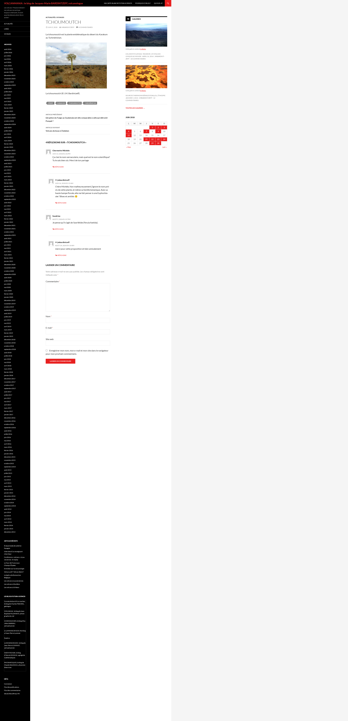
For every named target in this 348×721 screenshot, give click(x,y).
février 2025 (8, 108)
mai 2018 (7, 362)
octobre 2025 (9, 82)
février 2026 (8, 69)
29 (152, 143)
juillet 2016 (8, 434)
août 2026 (7, 49)
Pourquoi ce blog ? (143, 3)
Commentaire (53, 281)
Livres (6, 29)
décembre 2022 (9, 189)
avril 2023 (7, 176)
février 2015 (8, 490)
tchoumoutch (75, 103)
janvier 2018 (8, 375)
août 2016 (7, 431)
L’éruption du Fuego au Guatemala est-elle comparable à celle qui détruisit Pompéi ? (77, 117)
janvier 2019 (8, 336)
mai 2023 (7, 173)
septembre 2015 (10, 467)
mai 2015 (7, 480)
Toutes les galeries (135, 108)
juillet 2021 (8, 242)
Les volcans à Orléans (11, 587)
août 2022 (7, 203)
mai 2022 (7, 209)
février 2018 (8, 372)
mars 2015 (8, 486)
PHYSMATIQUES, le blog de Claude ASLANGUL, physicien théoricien (14, 664)
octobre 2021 (9, 232)
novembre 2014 (9, 499)
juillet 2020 (8, 281)
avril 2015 (7, 483)
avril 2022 (7, 212)
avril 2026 (7, 62)
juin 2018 (7, 359)
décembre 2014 (9, 496)
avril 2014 (7, 519)
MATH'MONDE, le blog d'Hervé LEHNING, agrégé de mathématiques (14, 655)
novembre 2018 (9, 343)
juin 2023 (7, 170)
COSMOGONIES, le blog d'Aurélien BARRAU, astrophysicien (15, 623)
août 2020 (7, 278)
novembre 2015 (9, 460)
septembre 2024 (10, 124)
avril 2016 (7, 444)
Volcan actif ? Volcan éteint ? (14, 572)
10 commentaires (138, 59)
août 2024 (7, 128)
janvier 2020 (8, 297)
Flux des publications (11, 687)
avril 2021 (7, 251)
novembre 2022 (9, 193)
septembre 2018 (10, 349)
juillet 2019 (8, 317)
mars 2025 (8, 105)
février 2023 (8, 183)
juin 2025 (7, 95)
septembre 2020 (10, 274)
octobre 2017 (9, 385)
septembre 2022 (10, 199)
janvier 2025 (8, 111)
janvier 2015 (8, 493)
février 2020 (8, 294)
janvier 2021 (8, 261)
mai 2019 (7, 323)
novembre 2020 (9, 268)
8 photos (143, 91)
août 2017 (7, 392)
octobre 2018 (9, 346)
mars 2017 (8, 408)
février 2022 (8, 219)
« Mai (128, 147)
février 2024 (8, 144)
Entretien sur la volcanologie (14, 569)
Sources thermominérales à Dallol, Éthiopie (145, 95)
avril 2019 (7, 326)
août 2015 (7, 470)
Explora (7, 638)
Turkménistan (90, 103)
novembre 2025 (9, 79)
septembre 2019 (10, 310)
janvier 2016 (8, 454)
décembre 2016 (9, 418)
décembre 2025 (9, 75)
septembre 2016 (10, 428)
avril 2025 (7, 101)
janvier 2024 (8, 147)
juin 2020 (7, 284)
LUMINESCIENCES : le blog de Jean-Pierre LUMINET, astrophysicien (15, 645)
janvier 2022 (8, 222)
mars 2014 (8, 522)
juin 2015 (7, 476)
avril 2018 (7, 366)
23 (158, 139)
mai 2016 (7, 441)
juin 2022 (7, 206)
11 (129, 135)
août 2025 (7, 88)
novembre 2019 (9, 304)
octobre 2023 (9, 157)
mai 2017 (7, 401)
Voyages (60, 17)
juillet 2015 (8, 473)
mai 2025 (7, 98)
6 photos (143, 49)
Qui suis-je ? (158, 3)
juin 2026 (7, 56)
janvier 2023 (8, 186)
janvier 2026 (8, 72)
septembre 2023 (10, 160)
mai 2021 (7, 248)
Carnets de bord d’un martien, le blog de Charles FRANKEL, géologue (14, 603)
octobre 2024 (9, 121)
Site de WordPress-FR (12, 694)
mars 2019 (8, 330)
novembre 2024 (9, 118)
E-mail (49, 327)
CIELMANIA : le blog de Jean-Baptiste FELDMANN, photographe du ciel (14, 613)
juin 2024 (7, 134)
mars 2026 (8, 66)
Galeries (136, 19)
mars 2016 (8, 447)
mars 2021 (8, 255)
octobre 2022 (9, 196)
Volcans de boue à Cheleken (57, 129)
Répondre (59, 167)
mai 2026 (7, 59)
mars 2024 (8, 141)
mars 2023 (8, 180)
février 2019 (8, 333)
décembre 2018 (9, 339)
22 (152, 139)
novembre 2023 (9, 154)
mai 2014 (7, 516)
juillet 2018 (8, 356)
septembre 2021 (10, 235)
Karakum (61, 103)
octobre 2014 (9, 503)
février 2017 (8, 411)
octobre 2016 (9, 424)
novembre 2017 (9, 382)
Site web (50, 339)
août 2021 (7, 238)
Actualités (51, 17)
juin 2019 (7, 320)
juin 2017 (7, 398)
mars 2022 (8, 216)
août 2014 (7, 509)
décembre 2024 (9, 114)
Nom (49, 316)
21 (146, 139)
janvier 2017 (8, 414)
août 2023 (7, 163)
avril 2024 (7, 137)
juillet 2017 (8, 395)
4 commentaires (85, 27)
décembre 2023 (9, 150)
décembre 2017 (9, 379)
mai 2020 (7, 287)
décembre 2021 (9, 225)
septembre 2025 (10, 85)
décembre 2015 (9, 457)
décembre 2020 (9, 264)
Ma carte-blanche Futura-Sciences (118, 3)
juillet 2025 (8, 92)
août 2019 (7, 313)
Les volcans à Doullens (12, 584)
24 (164, 139)
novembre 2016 (9, 421)
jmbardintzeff (67, 27)
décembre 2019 (9, 300)
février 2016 (8, 450)
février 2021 (8, 258)
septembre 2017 (10, 388)
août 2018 (7, 353)
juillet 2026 (8, 53)
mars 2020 (8, 291)
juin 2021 (7, 245)
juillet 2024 (8, 131)
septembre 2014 (10, 506)
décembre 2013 (9, 532)
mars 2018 (8, 369)
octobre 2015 (9, 463)
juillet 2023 (8, 167)
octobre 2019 (9, 307)
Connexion (8, 684)
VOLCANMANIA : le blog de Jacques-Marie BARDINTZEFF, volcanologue (43, 3)
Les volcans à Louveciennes (13, 581)
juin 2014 (7, 512)
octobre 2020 (9, 271)
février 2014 (8, 525)
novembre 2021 (9, 229)
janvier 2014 (8, 529)
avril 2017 (7, 405)
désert (50, 103)
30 (158, 143)
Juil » (164, 147)
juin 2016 (7, 437)
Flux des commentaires (12, 690)
